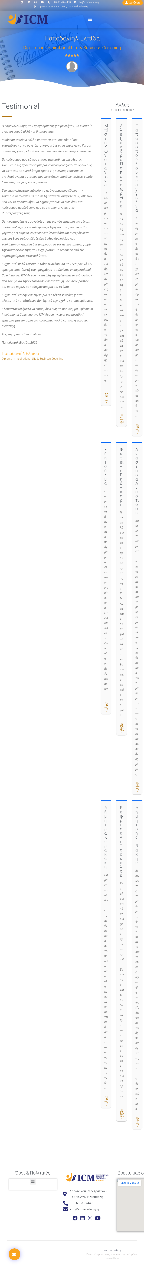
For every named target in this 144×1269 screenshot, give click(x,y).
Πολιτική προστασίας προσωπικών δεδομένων (112, 1254)
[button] (90, 19)
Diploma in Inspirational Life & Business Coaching (72, 47)
